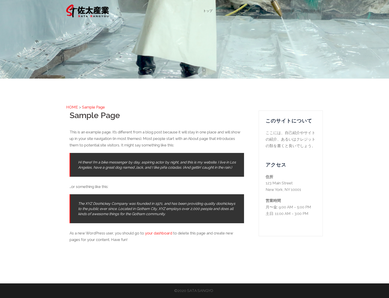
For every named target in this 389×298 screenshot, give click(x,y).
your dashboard (158, 233)
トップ (208, 11)
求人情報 (269, 11)
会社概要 (288, 11)
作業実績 (225, 11)
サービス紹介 (247, 11)
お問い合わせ (310, 11)
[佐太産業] (87, 10)
